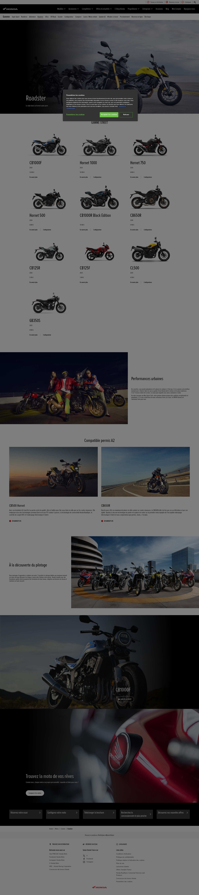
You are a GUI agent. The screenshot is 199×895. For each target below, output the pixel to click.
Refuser (126, 114)
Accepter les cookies (109, 114)
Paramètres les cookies (75, 114)
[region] (100, 105)
